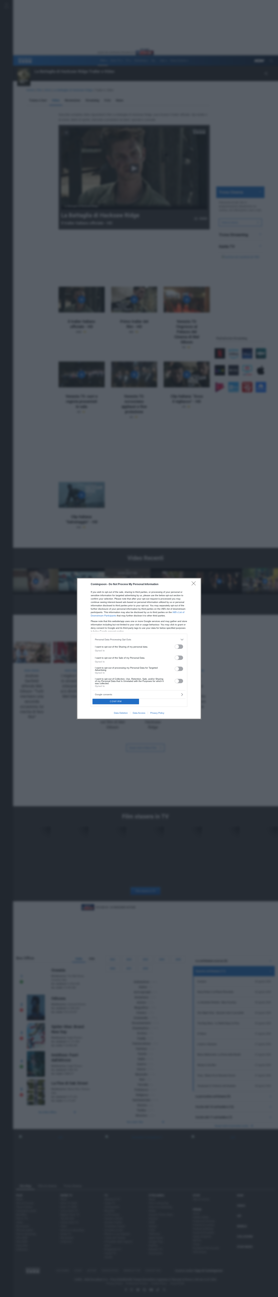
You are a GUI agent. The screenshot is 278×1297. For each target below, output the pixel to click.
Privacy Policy (157, 713)
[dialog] (139, 648)
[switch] (179, 646)
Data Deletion (121, 713)
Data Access (139, 713)
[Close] (195, 584)
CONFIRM (116, 701)
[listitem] (139, 639)
